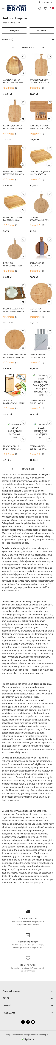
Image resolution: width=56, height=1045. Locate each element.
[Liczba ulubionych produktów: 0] (45, 8)
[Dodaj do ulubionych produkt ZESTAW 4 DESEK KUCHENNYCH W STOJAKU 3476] (23, 423)
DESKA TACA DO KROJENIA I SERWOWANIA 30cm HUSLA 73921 (39, 264)
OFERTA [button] (7, 1005)
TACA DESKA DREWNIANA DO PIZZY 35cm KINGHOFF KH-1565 (41, 310)
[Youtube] (33, 1022)
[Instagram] (28, 1022)
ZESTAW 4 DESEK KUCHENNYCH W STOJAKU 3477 (37, 447)
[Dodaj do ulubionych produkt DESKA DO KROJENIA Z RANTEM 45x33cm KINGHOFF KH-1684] (50, 148)
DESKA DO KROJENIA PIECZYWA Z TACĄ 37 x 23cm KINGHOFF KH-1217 (14, 173)
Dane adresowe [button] (11, 991)
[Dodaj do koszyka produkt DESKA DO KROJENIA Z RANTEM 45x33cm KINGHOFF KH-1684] (49, 164)
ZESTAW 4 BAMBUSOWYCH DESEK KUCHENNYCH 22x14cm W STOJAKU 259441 (14, 401)
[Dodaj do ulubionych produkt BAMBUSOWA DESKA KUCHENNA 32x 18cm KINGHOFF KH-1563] (50, 56)
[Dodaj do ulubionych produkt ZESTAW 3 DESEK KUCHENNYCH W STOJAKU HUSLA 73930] (50, 331)
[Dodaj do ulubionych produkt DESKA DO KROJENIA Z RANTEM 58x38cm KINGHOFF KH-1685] (23, 194)
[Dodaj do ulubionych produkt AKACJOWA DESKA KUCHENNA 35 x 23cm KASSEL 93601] (23, 56)
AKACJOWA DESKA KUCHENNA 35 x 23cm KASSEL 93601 (13, 81)
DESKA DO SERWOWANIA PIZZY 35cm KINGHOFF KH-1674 (14, 264)
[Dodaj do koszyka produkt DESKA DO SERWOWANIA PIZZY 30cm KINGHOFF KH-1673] (49, 210)
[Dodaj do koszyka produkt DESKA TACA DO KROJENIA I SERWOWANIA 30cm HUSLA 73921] (49, 256)
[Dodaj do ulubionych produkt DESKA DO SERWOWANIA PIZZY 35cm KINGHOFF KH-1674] (23, 240)
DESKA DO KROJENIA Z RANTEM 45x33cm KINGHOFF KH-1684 (40, 173)
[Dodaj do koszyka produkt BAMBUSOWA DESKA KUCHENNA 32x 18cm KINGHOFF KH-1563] (49, 72)
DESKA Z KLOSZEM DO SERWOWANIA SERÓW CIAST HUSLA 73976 (13, 310)
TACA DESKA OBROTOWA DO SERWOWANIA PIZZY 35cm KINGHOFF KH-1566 (14, 356)
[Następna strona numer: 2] (43, 48)
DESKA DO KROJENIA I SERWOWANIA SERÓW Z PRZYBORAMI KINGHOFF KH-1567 (41, 127)
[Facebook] (23, 1022)
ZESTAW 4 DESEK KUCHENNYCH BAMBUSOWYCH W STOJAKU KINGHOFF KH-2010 (40, 401)
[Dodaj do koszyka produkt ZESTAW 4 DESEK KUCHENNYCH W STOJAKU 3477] (49, 439)
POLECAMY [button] (9, 1012)
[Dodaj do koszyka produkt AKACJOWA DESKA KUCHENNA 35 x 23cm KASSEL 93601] (22, 72)
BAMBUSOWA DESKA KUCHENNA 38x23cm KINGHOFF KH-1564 (12, 127)
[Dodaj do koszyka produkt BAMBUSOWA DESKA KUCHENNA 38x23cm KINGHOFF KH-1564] (22, 118)
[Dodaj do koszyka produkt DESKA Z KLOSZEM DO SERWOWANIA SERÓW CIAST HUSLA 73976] (22, 301)
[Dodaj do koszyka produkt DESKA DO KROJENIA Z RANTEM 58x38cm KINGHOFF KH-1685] (22, 210)
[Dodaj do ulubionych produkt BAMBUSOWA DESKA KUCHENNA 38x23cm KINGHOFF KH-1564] (23, 102)
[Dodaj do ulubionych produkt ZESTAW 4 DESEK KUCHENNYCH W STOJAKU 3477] (50, 423)
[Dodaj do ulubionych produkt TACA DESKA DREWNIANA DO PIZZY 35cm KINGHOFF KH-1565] (50, 285)
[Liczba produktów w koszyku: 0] (51, 8)
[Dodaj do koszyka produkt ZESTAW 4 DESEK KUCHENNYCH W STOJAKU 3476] (22, 439)
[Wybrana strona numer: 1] (28, 48)
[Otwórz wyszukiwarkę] (39, 8)
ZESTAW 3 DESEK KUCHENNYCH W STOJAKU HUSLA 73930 (40, 356)
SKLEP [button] (6, 998)
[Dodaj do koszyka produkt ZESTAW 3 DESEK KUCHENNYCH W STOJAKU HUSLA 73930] (49, 347)
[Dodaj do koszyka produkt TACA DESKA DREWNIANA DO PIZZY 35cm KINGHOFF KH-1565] (49, 301)
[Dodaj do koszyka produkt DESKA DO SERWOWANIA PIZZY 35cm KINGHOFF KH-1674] (22, 256)
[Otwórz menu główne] (3, 8)
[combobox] (28, 39)
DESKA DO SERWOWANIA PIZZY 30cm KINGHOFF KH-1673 (41, 218)
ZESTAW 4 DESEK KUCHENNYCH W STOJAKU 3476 (11, 447)
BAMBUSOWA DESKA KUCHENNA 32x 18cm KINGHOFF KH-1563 (39, 81)
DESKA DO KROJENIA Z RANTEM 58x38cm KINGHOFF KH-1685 (13, 218)
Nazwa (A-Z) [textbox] (7, 39)
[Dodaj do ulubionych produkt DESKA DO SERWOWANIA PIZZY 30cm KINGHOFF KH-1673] (50, 194)
